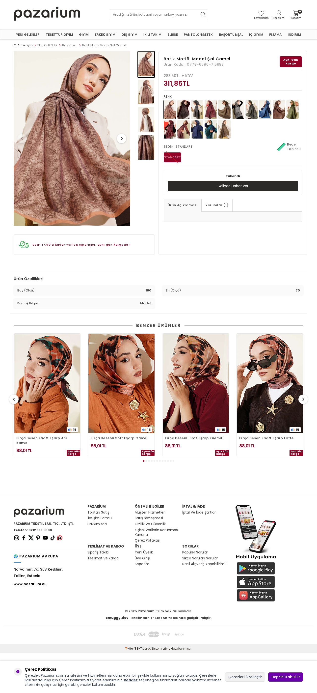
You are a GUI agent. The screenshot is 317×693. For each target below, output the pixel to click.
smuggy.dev (117, 617)
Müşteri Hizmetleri (150, 512)
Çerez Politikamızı (74, 680)
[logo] (47, 15)
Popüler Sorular (195, 552)
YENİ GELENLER (28, 34)
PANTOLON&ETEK (198, 34)
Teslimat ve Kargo (103, 558)
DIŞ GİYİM (129, 34)
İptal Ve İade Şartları (199, 512)
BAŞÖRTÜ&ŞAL (231, 34)
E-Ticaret (144, 648)
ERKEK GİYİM (105, 34)
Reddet (131, 680)
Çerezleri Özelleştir (245, 676)
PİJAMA (275, 34)
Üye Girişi (142, 558)
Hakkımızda (97, 524)
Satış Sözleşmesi (149, 518)
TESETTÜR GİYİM (59, 34)
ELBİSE (173, 34)
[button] (22, 138)
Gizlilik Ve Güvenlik (150, 524)
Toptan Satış (98, 512)
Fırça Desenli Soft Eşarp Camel (119, 438)
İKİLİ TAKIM (152, 34)
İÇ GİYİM (256, 34)
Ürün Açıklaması (183, 205)
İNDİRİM (294, 34)
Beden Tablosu (294, 146)
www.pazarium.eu (30, 583)
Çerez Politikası (147, 540)
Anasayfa (25, 45)
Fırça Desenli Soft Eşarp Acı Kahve (41, 440)
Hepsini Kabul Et (285, 676)
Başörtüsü (70, 45)
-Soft (131, 648)
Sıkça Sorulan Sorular (200, 558)
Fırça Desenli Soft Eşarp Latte (266, 438)
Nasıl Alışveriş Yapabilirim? (204, 564)
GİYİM (84, 34)
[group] (72, 138)
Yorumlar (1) (217, 205)
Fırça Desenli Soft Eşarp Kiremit (194, 438)
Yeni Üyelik (144, 552)
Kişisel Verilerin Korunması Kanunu (157, 532)
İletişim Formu (99, 518)
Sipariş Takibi (98, 552)
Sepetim (142, 564)
